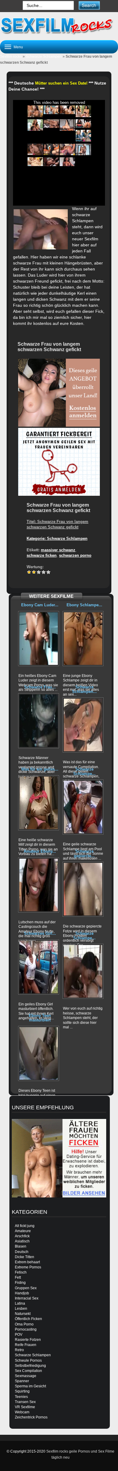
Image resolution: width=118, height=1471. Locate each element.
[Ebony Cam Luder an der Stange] (38, 638)
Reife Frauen (25, 1345)
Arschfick (22, 1236)
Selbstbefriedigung (30, 1366)
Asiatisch (22, 1241)
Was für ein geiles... (39, 769)
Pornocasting (26, 1329)
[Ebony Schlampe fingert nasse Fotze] (83, 638)
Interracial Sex (26, 1298)
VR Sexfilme (25, 1407)
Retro (19, 1350)
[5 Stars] (48, 572)
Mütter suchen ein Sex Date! (61, 83)
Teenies (21, 1397)
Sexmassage (25, 1376)
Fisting (20, 1282)
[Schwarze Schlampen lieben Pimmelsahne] (83, 725)
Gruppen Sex (26, 1288)
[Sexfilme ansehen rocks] (59, 25)
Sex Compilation (28, 1371)
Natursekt (23, 1314)
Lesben (21, 1308)
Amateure (23, 1231)
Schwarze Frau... (40, 687)
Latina (20, 1303)
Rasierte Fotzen (28, 1340)
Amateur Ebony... (40, 851)
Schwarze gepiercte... (84, 853)
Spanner (22, 1381)
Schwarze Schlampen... (84, 689)
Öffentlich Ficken (28, 1319)
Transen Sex (25, 1402)
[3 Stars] (38, 572)
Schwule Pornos (28, 1360)
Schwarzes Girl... (40, 933)
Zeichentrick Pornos (31, 1417)
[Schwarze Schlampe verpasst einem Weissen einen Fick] (83, 971)
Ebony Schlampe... (84, 605)
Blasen (20, 1246)
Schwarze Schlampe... (84, 771)
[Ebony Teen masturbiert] (38, 1053)
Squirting (22, 1391)
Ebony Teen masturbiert (40, 1017)
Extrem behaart (27, 1262)
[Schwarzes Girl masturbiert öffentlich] (38, 967)
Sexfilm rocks (11, 56)
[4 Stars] (43, 572)
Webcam (22, 1412)
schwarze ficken (42, 555)
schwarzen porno (75, 555)
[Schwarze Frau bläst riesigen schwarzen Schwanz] (38, 721)
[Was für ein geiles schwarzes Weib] (38, 803)
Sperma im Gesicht (30, 1386)
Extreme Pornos (28, 1267)
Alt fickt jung (24, 1226)
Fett (18, 1277)
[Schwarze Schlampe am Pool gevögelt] (83, 807)
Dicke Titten (24, 1257)
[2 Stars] (33, 572)
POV (18, 1334)
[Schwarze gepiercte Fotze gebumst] (83, 889)
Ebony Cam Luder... (39, 605)
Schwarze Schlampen (44, 56)
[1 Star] (29, 572)
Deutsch (21, 1252)
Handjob (22, 1293)
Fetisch (21, 1272)
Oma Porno (24, 1324)
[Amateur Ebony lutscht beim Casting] (38, 885)
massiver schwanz (58, 550)
